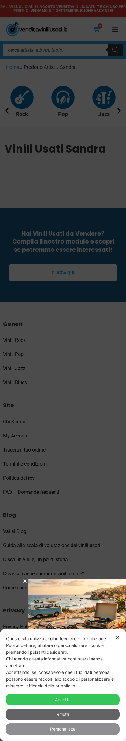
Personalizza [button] (63, 729)
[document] (63, 370)
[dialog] (63, 685)
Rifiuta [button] (63, 714)
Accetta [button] (63, 699)
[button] (25, 581)
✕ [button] (117, 637)
